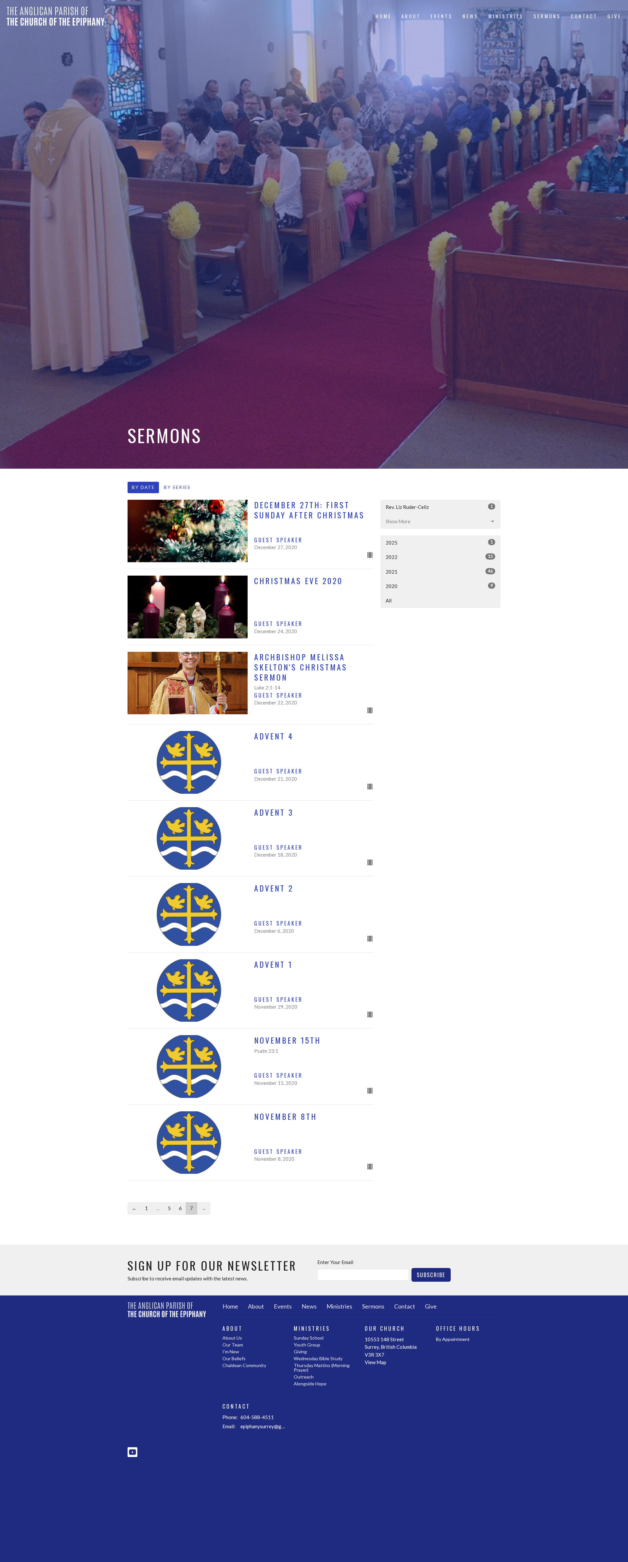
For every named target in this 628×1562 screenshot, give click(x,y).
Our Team (232, 1344)
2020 (439, 586)
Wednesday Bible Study (318, 1358)
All (389, 600)
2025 (439, 542)
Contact (584, 16)
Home (383, 16)
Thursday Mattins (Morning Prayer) (322, 1367)
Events (441, 16)
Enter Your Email (335, 1262)
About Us (232, 1338)
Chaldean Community (244, 1365)
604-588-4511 (257, 1417)
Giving (300, 1351)
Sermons (547, 16)
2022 (439, 557)
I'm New (230, 1351)
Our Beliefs (234, 1358)
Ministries (506, 16)
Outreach (304, 1377)
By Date (143, 487)
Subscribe (431, 1275)
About (411, 16)
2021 (439, 571)
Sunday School (308, 1338)
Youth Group (307, 1344)
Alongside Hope (310, 1383)
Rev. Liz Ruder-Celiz (439, 507)
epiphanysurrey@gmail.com (263, 1426)
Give (614, 16)
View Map (375, 1362)
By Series (177, 487)
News (470, 16)
